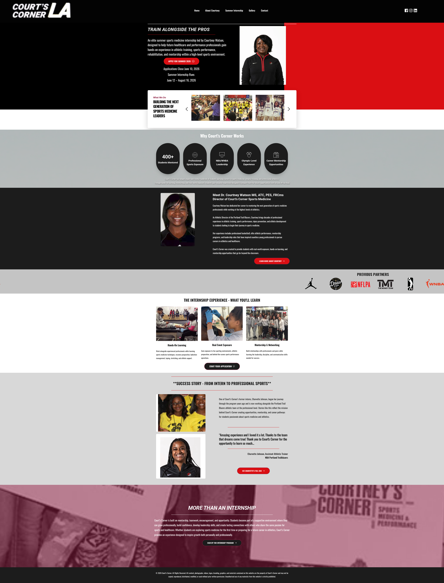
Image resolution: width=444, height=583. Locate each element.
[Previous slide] (187, 109)
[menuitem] (197, 10)
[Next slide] (289, 109)
